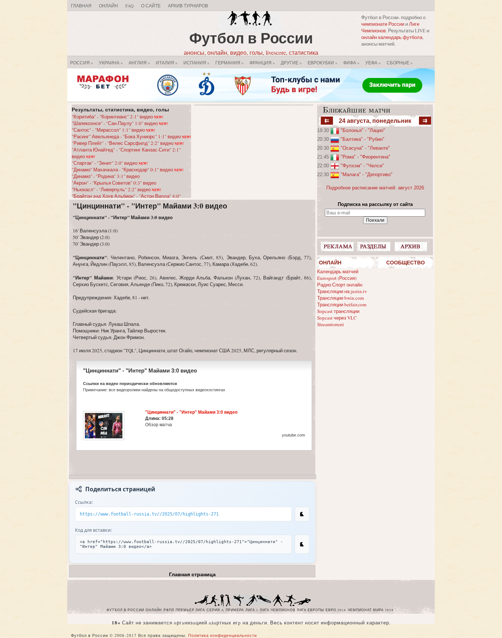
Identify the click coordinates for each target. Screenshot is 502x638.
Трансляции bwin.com (340, 298)
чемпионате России (382, 24)
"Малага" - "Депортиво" (366, 174)
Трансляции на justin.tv (342, 291)
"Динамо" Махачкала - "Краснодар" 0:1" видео (127, 169)
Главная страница (192, 574)
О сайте (151, 5)
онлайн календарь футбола (391, 37)
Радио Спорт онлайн (339, 284)
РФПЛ (169, 610)
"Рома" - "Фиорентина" (365, 157)
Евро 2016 (336, 610)
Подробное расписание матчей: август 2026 (375, 187)
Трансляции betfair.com (341, 304)
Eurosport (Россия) (336, 278)
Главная (81, 5)
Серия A (215, 610)
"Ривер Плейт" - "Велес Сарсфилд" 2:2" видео (128, 143)
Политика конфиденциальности (222, 635)
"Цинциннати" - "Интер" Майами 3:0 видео (150, 205)
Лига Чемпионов (277, 610)
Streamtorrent (330, 324)
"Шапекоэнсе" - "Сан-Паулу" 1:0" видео (120, 123)
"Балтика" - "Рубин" (362, 139)
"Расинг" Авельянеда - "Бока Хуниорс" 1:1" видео (131, 136)
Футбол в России (251, 38)
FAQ (129, 5)
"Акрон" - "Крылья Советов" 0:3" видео (114, 182)
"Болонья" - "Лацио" (363, 130)
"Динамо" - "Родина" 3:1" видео (106, 176)
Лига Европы (310, 610)
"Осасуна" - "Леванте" (365, 148)
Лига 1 (251, 610)
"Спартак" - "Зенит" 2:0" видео (110, 163)
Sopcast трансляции (338, 311)
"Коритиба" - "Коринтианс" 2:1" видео (117, 116)
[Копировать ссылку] (302, 514)
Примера (235, 610)
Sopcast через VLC (337, 317)
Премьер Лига (190, 610)
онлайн (154, 610)
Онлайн (108, 5)
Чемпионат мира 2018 (371, 610)
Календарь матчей (337, 271)
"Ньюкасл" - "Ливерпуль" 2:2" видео (116, 189)
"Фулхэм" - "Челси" (362, 165)
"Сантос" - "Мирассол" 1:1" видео (113, 129)
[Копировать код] (302, 544)
